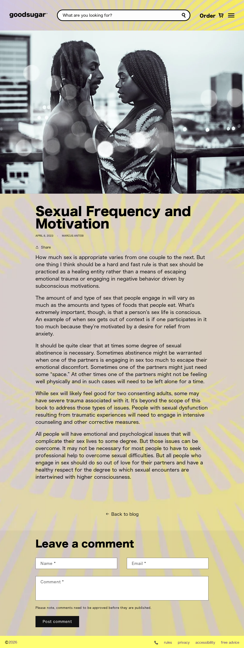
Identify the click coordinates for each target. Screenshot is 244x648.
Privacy (184, 642)
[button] (231, 15)
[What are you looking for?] (184, 15)
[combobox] (123, 15)
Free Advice (230, 642)
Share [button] (46, 247)
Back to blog (125, 513)
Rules (168, 642)
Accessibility (205, 642)
